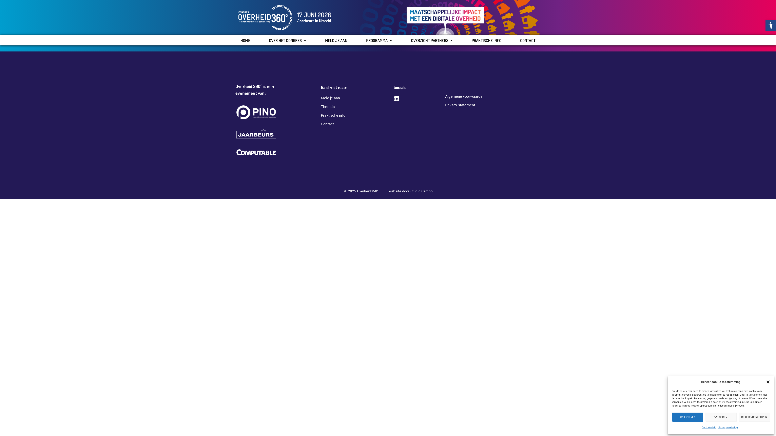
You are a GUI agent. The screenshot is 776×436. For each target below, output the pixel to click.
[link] (770, 25)
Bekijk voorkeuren (754, 417)
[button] (768, 382)
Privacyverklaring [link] (728, 427)
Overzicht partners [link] (429, 40)
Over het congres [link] (285, 40)
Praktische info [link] (486, 40)
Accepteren (687, 417)
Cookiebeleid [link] (709, 427)
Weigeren (720, 417)
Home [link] (245, 40)
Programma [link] (377, 40)
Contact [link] (528, 40)
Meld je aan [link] (336, 40)
